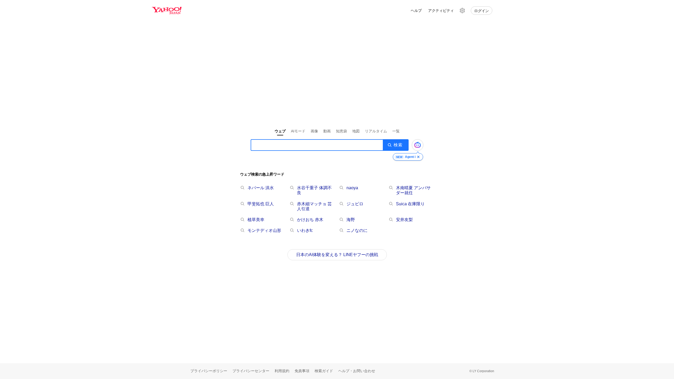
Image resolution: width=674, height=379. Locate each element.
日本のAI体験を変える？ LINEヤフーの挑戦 (337, 254)
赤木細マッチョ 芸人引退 (314, 206)
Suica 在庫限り (410, 204)
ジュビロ (354, 204)
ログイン (481, 11)
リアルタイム (376, 131)
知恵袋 (341, 131)
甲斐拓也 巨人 (260, 204)
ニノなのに (357, 230)
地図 (356, 131)
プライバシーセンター (250, 371)
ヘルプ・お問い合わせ (356, 371)
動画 (327, 131)
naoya (352, 188)
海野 (350, 219)
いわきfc (305, 230)
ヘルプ (416, 10)
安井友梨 (404, 219)
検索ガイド (324, 371)
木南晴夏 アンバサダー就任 (413, 190)
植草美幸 (255, 219)
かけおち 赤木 (310, 219)
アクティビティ (441, 10)
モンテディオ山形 (264, 230)
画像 (314, 131)
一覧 (396, 131)
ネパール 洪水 (260, 188)
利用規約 (282, 371)
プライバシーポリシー (208, 371)
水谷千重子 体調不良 (314, 190)
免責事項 (302, 371)
